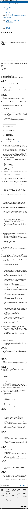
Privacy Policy (22, 508)
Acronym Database (18, 141)
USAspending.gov (25, 496)
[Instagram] (24, 506)
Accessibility (26, 508)
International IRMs (8, 29)
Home (1, 3)
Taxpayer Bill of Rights (8, 492)
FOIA (6, 499)
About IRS (2, 490)
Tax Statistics (2, 495)
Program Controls (8, 11)
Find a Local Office (3, 498)
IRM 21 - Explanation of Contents (9, 14)
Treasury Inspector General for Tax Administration (25, 493)
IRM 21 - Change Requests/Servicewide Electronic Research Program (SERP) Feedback (16, 15)
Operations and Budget (2, 493)
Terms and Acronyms (8, 12)
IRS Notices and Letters (13, 491)
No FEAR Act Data (8, 500)
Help (1, 496)
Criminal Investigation (13, 497)
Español (18, 490)
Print (24, 485)
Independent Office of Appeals (8, 496)
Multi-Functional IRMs (8, 18)
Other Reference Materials (7, 17)
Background (7, 8)
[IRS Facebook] (21, 506)
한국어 (18, 494)
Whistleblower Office (13, 499)
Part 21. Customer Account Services (7, 3)
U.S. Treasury (24, 490)
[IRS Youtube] (26, 506)
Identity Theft (13, 492)
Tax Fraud (13, 495)
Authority (7, 9)
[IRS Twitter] (22, 506)
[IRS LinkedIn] (25, 506)
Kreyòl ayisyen (18, 498)
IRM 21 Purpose (6, 13)
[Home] (1, 1)
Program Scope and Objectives (8, 7)
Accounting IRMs (8, 28)
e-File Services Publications (9, 19)
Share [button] (20, 485)
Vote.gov (24, 497)
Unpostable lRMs (8, 27)
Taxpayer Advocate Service (8, 494)
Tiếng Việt (18, 497)
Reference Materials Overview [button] (6, 6)
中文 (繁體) (18, 493)
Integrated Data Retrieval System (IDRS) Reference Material (13, 20)
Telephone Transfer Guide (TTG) (9, 22)
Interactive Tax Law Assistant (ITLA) (10, 21)
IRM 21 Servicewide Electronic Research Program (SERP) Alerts (13, 16)
